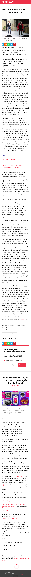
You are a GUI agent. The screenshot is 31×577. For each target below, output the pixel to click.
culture (17, 545)
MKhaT (22, 320)
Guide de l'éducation (9, 338)
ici (13, 573)
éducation (6, 549)
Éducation (15, 385)
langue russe (7, 545)
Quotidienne (19, 360)
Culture (15, 15)
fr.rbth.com (18, 476)
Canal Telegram (7, 501)
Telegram (21, 47)
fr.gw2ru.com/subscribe (9, 518)
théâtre (13, 334)
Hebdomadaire (9, 360)
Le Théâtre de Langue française (12, 159)
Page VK (5, 510)
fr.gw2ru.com (6, 485)
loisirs (5, 334)
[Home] (3, 2)
